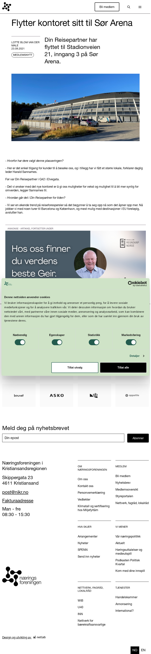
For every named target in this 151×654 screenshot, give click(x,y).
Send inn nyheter (89, 556)
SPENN (83, 549)
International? (124, 610)
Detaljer (135, 355)
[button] (139, 7)
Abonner (138, 438)
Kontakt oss (85, 486)
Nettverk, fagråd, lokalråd (132, 503)
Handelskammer (126, 597)
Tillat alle (123, 367)
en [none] (143, 650)
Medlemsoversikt (126, 489)
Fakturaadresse (17, 500)
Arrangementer (87, 536)
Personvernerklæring (91, 492)
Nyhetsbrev (123, 482)
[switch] (57, 342)
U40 (80, 607)
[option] (143, 650)
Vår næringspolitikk (128, 536)
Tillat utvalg (74, 367)
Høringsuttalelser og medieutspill (128, 551)
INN (80, 614)
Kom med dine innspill (130, 571)
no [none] (134, 650)
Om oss (83, 479)
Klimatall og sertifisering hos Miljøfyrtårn (94, 508)
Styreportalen (124, 496)
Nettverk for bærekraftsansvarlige (92, 622)
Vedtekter (84, 499)
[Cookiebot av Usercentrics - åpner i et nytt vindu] (131, 283)
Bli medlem (107, 7)
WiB (80, 600)
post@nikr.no (15, 492)
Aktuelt (120, 543)
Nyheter (83, 543)
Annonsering (123, 604)
